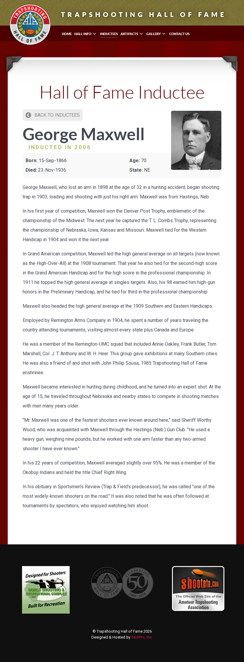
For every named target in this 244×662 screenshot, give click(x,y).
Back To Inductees (56, 115)
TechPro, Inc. (142, 637)
